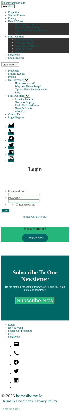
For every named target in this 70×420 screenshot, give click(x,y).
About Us (20, 51)
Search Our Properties (20, 330)
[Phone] (11, 133)
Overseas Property (25, 42)
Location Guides (24, 39)
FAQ (17, 33)
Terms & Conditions (17, 401)
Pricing (12, 18)
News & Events (23, 48)
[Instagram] (11, 160)
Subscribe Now (35, 300)
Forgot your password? (35, 216)
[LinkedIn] (11, 154)
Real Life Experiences (27, 45)
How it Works (15, 21)
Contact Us (14, 54)
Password (14, 197)
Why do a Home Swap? (28, 27)
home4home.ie (29, 395)
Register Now (35, 237)
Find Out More (16, 36)
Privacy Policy (46, 401)
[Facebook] (11, 140)
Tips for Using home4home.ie (31, 30)
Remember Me (27, 204)
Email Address (16, 191)
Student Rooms (16, 15)
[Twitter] (11, 147)
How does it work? (25, 24)
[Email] (11, 126)
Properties (13, 12)
